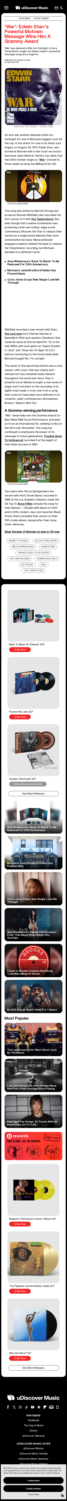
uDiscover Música (33, 1448)
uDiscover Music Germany (33, 1458)
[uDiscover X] (14, 1407)
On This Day (27, 565)
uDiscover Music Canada (33, 1453)
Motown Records (20, 559)
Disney (33, 1430)
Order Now (20, 650)
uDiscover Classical (33, 1436)
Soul (43, 565)
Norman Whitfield (47, 559)
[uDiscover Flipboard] (45, 1407)
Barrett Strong (18, 541)
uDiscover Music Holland (33, 1464)
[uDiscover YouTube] (32, 1407)
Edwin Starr (48, 547)
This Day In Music (33, 1425)
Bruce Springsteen (23, 547)
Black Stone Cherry (46, 541)
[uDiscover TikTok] (26, 1407)
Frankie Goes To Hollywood (33, 553)
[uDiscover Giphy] (57, 1407)
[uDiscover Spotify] (39, 1407)
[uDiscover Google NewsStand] (51, 1407)
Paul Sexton (13, 62)
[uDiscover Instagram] (20, 1407)
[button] (33, 621)
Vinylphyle (33, 1420)
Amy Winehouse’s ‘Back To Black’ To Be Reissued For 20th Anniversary (33, 263)
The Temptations (33, 571)
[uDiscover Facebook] (8, 1407)
